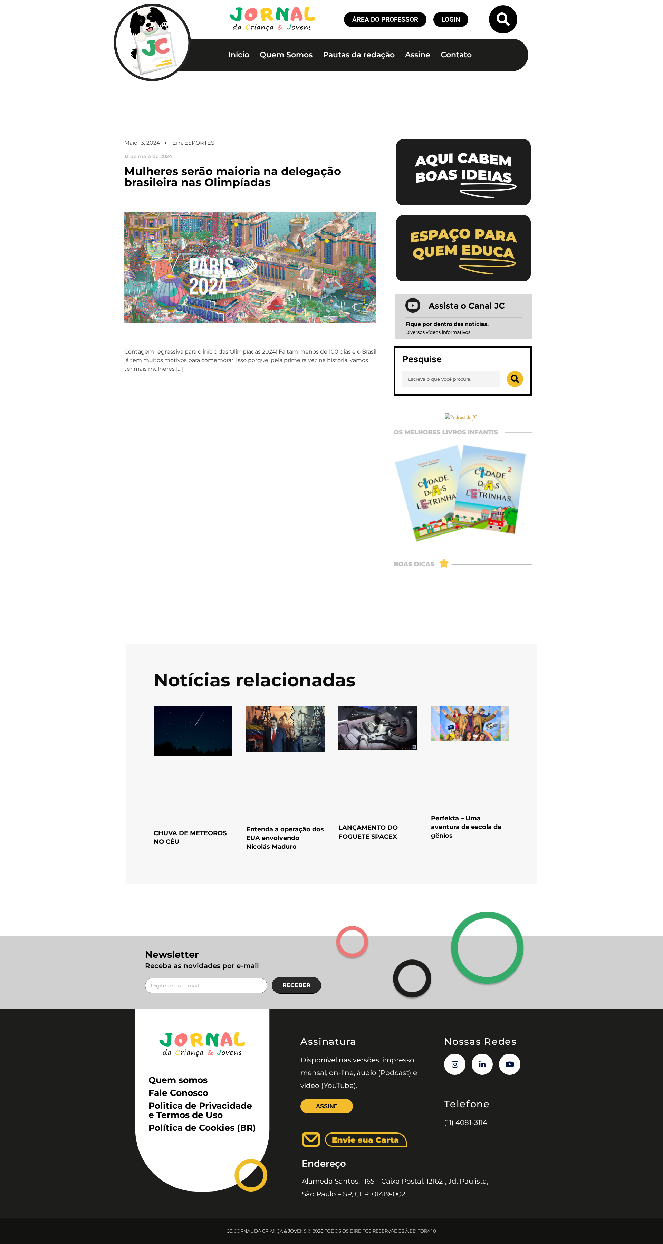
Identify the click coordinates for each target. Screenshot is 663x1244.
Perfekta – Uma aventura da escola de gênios (466, 826)
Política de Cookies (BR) (202, 1127)
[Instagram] (454, 1064)
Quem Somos (286, 54)
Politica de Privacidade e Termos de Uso (200, 1110)
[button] (503, 19)
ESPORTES (199, 142)
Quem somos (178, 1080)
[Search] (515, 379)
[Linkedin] (482, 1064)
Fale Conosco (178, 1093)
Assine (417, 54)
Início (238, 54)
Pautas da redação (359, 54)
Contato (456, 54)
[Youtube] (509, 1064)
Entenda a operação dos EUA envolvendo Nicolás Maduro (285, 838)
